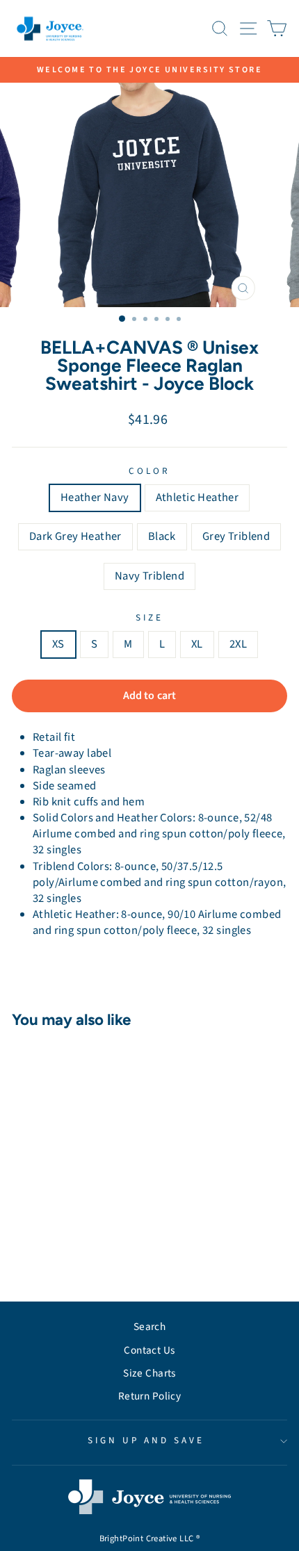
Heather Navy (94, 497)
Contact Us (149, 1350)
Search (149, 1326)
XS (58, 644)
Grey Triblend (236, 536)
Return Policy (149, 1396)
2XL (238, 644)
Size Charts (149, 1373)
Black (162, 536)
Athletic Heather (197, 497)
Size (149, 618)
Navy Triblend (149, 576)
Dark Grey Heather (75, 536)
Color (149, 471)
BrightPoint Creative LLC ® (149, 1538)
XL (197, 644)
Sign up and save (146, 1440)
